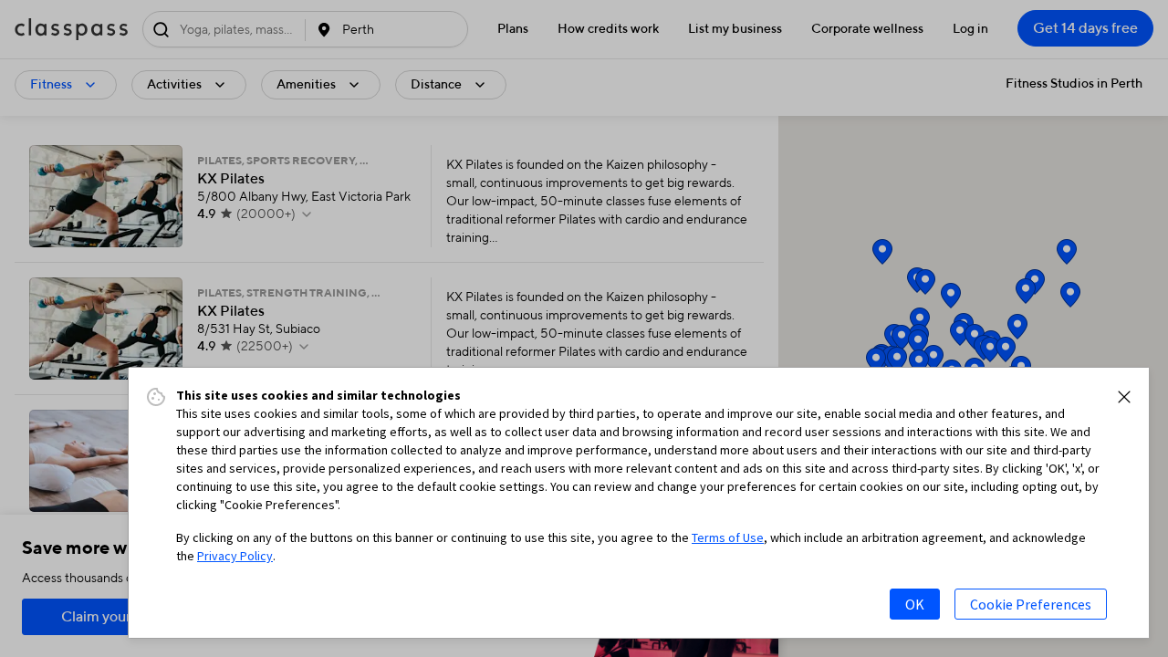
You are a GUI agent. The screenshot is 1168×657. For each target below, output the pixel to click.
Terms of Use (728, 537)
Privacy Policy (235, 556)
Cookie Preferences (1030, 604)
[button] (1124, 397)
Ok (914, 604)
